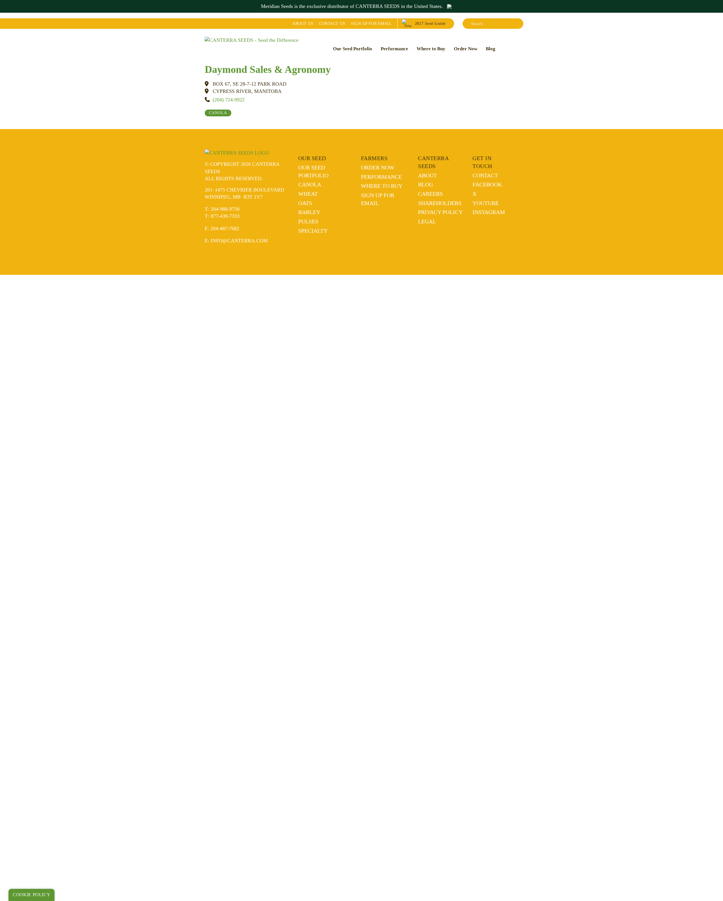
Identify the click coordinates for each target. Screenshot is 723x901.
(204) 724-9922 (229, 100)
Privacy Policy (440, 212)
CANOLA (218, 113)
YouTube (485, 203)
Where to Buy (431, 48)
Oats (305, 203)
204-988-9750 (225, 209)
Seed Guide (430, 23)
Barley (309, 212)
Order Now (465, 48)
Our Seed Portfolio (352, 48)
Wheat (308, 194)
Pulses (308, 221)
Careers (430, 194)
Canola (309, 184)
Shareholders (439, 203)
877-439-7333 (225, 216)
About (302, 23)
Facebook (487, 184)
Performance (394, 48)
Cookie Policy (31, 894)
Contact (332, 23)
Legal (427, 221)
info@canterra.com (239, 240)
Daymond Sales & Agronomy (268, 69)
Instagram (488, 212)
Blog (490, 48)
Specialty (313, 231)
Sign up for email (371, 23)
